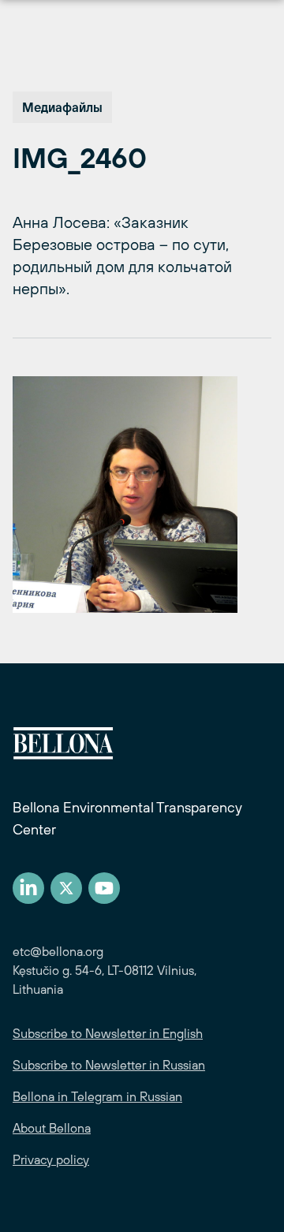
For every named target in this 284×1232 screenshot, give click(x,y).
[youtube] (104, 888)
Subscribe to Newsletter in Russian (109, 1065)
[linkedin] (28, 888)
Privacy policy (51, 1159)
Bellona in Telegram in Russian (97, 1096)
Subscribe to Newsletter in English (108, 1033)
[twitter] (66, 888)
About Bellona (52, 1128)
